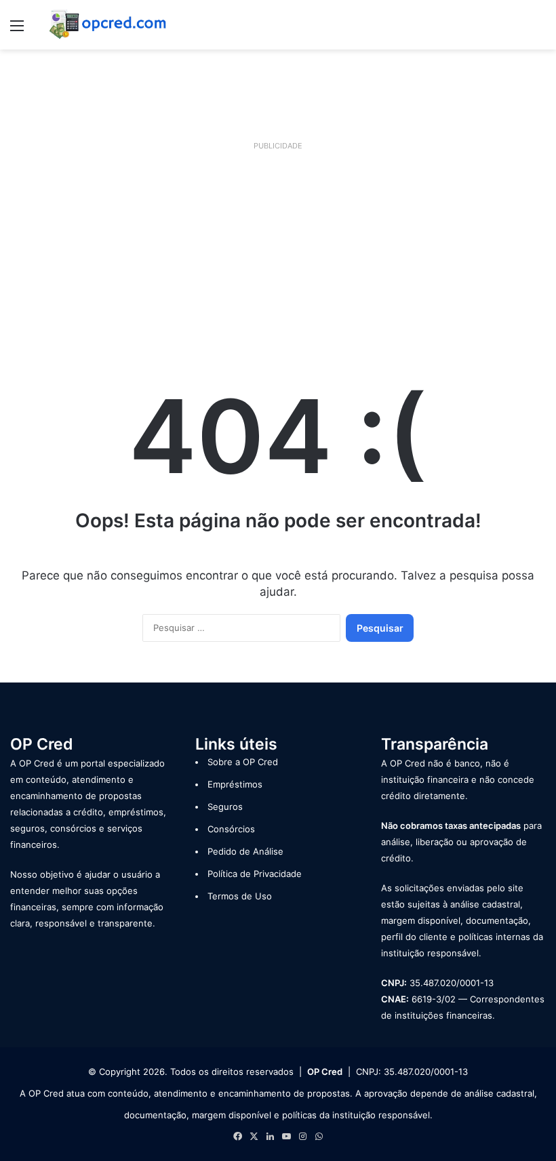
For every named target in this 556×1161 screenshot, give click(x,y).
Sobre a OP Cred (242, 761)
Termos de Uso (239, 896)
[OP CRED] (108, 24)
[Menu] (17, 30)
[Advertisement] (278, 250)
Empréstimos (234, 784)
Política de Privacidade (254, 873)
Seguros (225, 806)
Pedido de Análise (245, 851)
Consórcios (231, 828)
